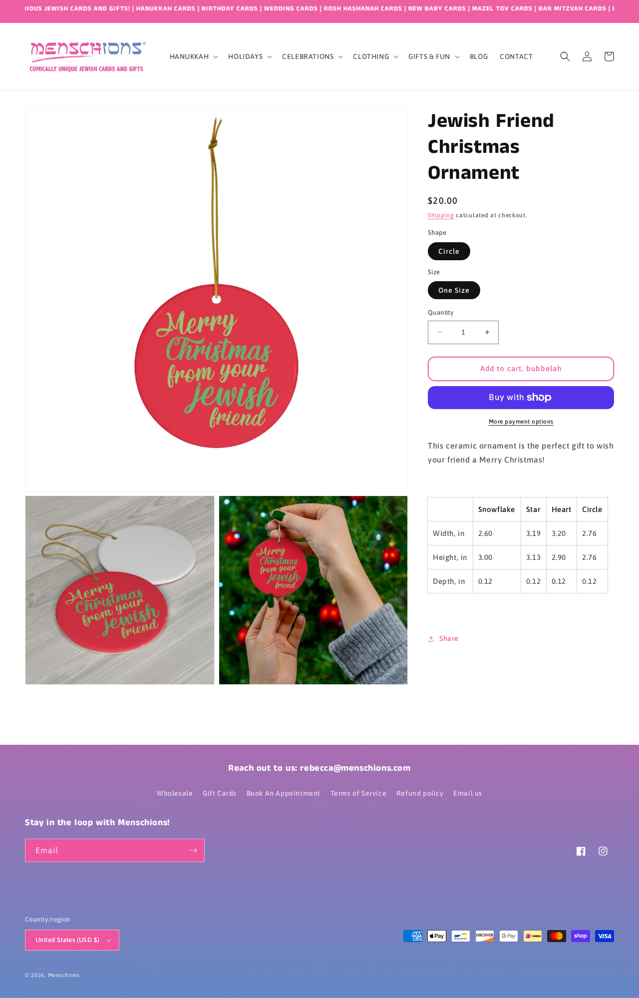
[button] (193, 56)
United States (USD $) (67, 940)
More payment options (521, 421)
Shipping (441, 215)
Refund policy (420, 793)
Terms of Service (358, 793)
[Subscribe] (193, 850)
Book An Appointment (283, 793)
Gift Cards (220, 793)
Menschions (64, 975)
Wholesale (175, 793)
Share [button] (449, 638)
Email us (467, 793)
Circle (449, 251)
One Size (454, 290)
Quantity (440, 312)
